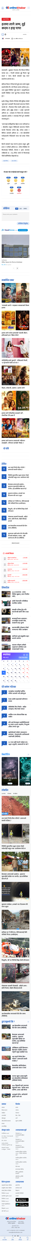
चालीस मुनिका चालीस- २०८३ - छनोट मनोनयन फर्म (21, 1153)
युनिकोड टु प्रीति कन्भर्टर (19, 1177)
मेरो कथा (18, 1166)
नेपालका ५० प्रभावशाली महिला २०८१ (20, 1141)
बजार (17, 1107)
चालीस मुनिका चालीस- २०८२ (21, 1158)
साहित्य (3, 1113)
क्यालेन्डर (6, 654)
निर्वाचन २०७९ (5, 1199)
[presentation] (13, 268)
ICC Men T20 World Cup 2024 (7, 1137)
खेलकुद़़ (4, 1118)
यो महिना (15, 794)
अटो (17, 1118)
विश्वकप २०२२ (5, 1208)
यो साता (9, 794)
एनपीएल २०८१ (5, 1133)
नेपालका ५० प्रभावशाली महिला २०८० (20, 1147)
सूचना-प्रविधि (19, 1121)
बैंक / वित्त (18, 1115)
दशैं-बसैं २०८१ (5, 1211)
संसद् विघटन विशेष (6, 1190)
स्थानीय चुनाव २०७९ (7, 1196)
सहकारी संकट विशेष (7, 1185)
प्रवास (3, 1124)
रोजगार (17, 1113)
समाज (3, 1107)
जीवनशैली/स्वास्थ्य (6, 1121)
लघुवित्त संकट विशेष (6, 1188)
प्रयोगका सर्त (19, 1188)
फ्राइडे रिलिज (5, 161)
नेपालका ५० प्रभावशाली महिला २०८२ (20, 1135)
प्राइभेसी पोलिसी (19, 1193)
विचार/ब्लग (4, 1110)
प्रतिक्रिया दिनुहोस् (23, 223)
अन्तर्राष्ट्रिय (4, 1126)
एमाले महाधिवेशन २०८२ (6, 1205)
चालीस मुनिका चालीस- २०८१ (21, 1163)
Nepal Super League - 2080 (6, 1148)
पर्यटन (17, 1110)
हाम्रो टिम (18, 1185)
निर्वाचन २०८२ (5, 1201)
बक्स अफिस (14, 161)
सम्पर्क (17, 1196)
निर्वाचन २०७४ (5, 1193)
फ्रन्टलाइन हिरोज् (20, 1169)
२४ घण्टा (3, 794)
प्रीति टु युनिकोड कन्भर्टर (19, 1173)
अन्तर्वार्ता (4, 1115)
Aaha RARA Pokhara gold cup (7, 1144)
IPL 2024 (4, 1140)
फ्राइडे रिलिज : (6, 19)
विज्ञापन (17, 1190)
